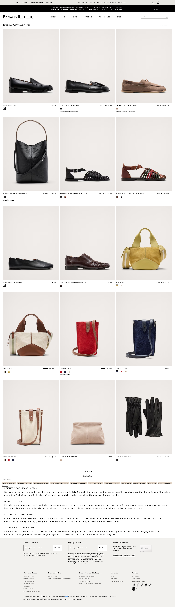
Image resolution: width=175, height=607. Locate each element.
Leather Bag (152, 483)
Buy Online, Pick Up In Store (31, 591)
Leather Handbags (139, 483)
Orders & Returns (28, 581)
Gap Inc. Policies (77, 599)
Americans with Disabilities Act (32, 599)
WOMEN (53, 17)
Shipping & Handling (29, 578)
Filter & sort (164, 25)
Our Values (114, 578)
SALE (119, 17)
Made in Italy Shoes (8, 483)
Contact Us (135, 576)
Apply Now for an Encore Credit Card (90, 583)
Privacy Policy (89, 558)
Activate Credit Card (85, 581)
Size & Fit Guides (28, 588)
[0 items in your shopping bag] (158, 2)
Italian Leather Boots (25, 483)
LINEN (75, 17)
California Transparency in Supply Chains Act (57, 599)
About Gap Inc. (114, 596)
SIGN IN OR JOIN (115, 2)
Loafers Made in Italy (41, 483)
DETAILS (123, 2)
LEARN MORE (129, 555)
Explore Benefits (84, 578)
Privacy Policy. (40, 555)
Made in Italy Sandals (95, 483)
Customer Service (28, 576)
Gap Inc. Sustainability (117, 581)
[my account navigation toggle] (153, 2)
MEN (64, 17)
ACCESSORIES (104, 17)
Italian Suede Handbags (78, 483)
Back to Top (87, 476)
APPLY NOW (118, 9)
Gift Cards (26, 586)
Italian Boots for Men (112, 483)
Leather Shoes (126, 483)
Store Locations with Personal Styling (59, 578)
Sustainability (103, 596)
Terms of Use (93, 596)
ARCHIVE (88, 17)
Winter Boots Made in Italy (59, 483)
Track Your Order (28, 583)
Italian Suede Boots (164, 483)
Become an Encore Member (87, 576)
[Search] (166, 17)
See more (5, 486)
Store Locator (136, 578)
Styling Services (53, 576)
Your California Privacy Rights (78, 596)
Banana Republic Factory (139, 581)
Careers (113, 576)
